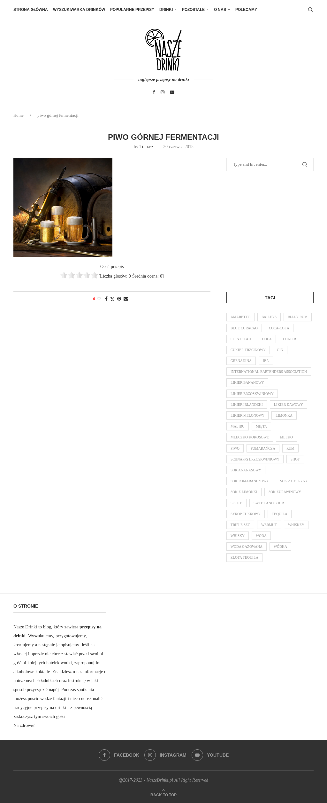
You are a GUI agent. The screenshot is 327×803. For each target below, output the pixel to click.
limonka (284, 415)
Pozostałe (193, 9)
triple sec (240, 525)
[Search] (310, 9)
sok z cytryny (294, 481)
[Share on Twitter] (112, 299)
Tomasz (146, 146)
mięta (261, 426)
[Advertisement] (274, 230)
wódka (280, 546)
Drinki (166, 9)
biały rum (298, 317)
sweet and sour (269, 503)
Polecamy (246, 9)
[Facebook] (154, 92)
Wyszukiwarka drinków (79, 9)
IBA (266, 361)
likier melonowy (247, 415)
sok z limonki (244, 492)
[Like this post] (99, 299)
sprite (236, 503)
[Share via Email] (126, 299)
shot (295, 459)
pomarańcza (263, 448)
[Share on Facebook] (106, 299)
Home (18, 115)
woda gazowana (246, 546)
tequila (279, 514)
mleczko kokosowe (250, 437)
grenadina (241, 361)
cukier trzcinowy (248, 350)
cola (267, 339)
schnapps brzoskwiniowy (255, 459)
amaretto (240, 317)
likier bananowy (247, 382)
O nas (220, 9)
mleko (286, 437)
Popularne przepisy (132, 9)
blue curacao (244, 328)
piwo (235, 448)
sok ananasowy (246, 470)
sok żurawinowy (285, 492)
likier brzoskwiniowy (252, 394)
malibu (238, 426)
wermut (269, 525)
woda (261, 536)
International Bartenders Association (269, 372)
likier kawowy (288, 404)
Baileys (269, 317)
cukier (289, 339)
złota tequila (244, 557)
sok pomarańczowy (250, 481)
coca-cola (279, 328)
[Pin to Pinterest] (119, 299)
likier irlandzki (247, 404)
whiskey (296, 525)
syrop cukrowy (246, 514)
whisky (238, 536)
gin (280, 350)
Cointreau (241, 339)
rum (290, 448)
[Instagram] (162, 92)
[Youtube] (172, 92)
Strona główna (30, 9)
